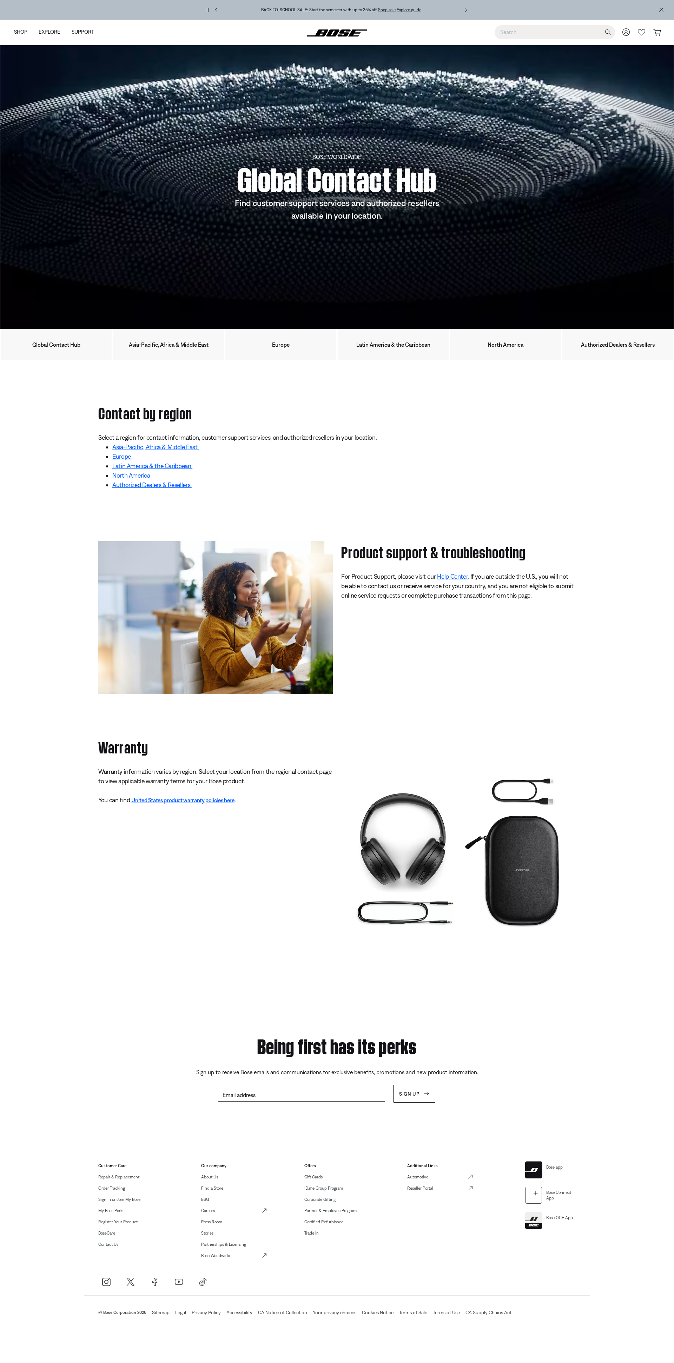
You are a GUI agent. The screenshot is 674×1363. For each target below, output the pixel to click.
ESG (205, 1199)
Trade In (311, 1233)
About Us (209, 1177)
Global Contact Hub (56, 344)
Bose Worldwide (215, 1255)
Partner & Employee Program (330, 1210)
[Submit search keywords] (608, 32)
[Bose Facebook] (155, 1282)
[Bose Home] (337, 32)
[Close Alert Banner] (661, 10)
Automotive (417, 1177)
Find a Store (212, 1188)
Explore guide (409, 9)
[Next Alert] (466, 10)
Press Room (211, 1221)
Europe (281, 344)
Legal (180, 1312)
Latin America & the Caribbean (393, 344)
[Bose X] (130, 1282)
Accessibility (239, 1312)
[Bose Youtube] (179, 1282)
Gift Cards (313, 1177)
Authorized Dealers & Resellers (618, 344)
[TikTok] (203, 1282)
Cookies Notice (378, 1312)
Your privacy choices (334, 1312)
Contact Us (108, 1244)
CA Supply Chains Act (488, 1312)
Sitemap (161, 1312)
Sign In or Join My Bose (119, 1199)
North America (505, 344)
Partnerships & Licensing (223, 1244)
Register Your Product (118, 1221)
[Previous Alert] (216, 10)
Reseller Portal (420, 1188)
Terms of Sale (413, 1312)
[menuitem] (23, 32)
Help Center (452, 576)
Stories (207, 1233)
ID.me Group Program (323, 1188)
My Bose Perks (111, 1210)
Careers (208, 1210)
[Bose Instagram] (106, 1282)
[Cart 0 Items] (657, 33)
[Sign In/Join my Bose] (626, 32)
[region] (341, 10)
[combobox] (555, 32)
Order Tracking (111, 1188)
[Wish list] (641, 32)
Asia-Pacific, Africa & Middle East (169, 344)
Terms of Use (446, 1312)
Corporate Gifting (320, 1199)
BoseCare (106, 1233)
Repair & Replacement (118, 1177)
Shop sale (387, 9)
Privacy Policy (206, 1312)
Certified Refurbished (324, 1221)
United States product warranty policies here (182, 800)
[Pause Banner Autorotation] (208, 10)
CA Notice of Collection (282, 1312)
